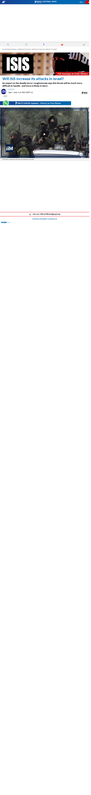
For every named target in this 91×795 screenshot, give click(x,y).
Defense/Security (24, 49)
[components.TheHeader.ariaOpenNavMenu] (14, 2)
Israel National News (9, 49)
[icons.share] (87, 2)
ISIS (5, 96)
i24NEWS (11, 89)
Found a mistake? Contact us (44, 219)
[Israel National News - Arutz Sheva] (45, 2)
